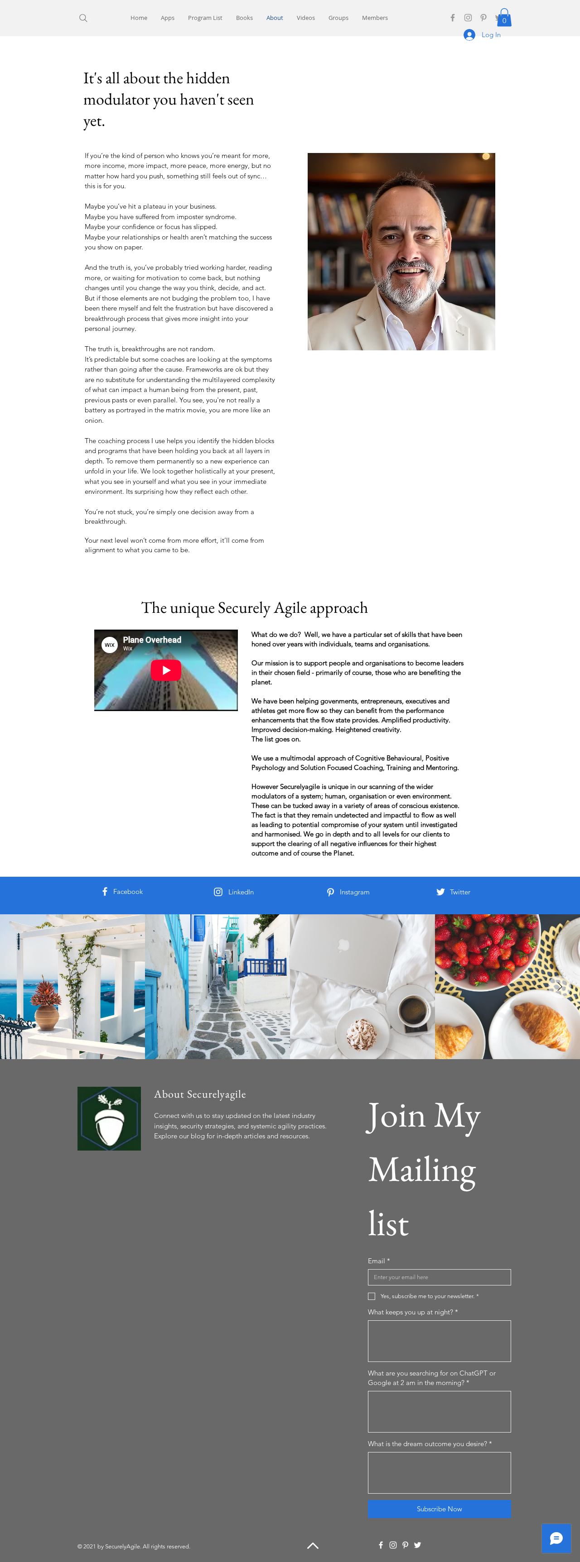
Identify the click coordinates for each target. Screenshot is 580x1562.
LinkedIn (241, 892)
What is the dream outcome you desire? (430, 1443)
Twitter (460, 892)
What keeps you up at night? (413, 1312)
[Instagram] (468, 18)
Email (379, 1260)
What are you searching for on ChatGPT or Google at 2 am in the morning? (432, 1378)
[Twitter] (440, 892)
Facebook (128, 891)
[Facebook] (453, 18)
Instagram (355, 892)
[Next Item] (559, 986)
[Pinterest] (483, 18)
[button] (504, 17)
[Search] (83, 18)
